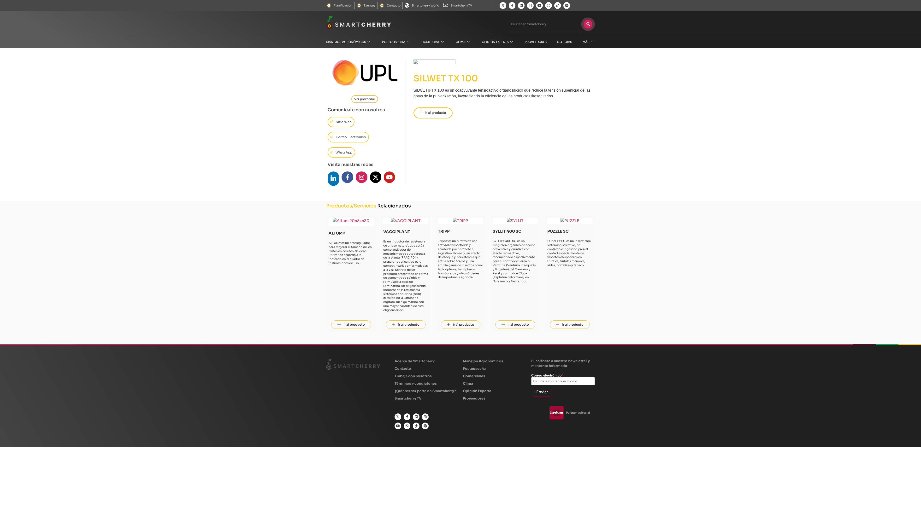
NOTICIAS (564, 42)
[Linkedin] (521, 5)
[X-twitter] (503, 5)
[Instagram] (530, 5)
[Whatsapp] (548, 5)
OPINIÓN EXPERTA (495, 42)
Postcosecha (393, 42)
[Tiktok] (557, 5)
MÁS (586, 42)
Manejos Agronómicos (346, 42)
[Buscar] (588, 24)
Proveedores (536, 42)
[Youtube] (539, 5)
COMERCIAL (430, 42)
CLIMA (461, 42)
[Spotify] (566, 5)
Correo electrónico (547, 375)
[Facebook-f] (512, 5)
